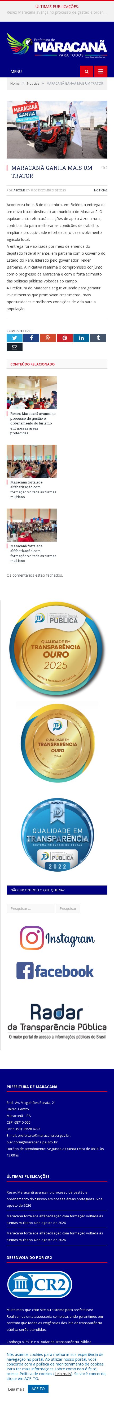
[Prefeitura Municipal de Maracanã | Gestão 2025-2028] (57, 44)
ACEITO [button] (38, 1388)
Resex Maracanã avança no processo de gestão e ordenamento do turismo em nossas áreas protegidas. (33, 423)
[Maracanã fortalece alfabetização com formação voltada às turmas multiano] (32, 461)
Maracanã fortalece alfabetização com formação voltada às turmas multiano (58, 12)
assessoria (43, 1316)
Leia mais (63, 1373)
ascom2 (19, 190)
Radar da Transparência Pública (65, 1341)
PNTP (29, 1341)
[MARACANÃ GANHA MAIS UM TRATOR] (57, 130)
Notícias (100, 190)
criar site (39, 1309)
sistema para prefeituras (72, 1309)
